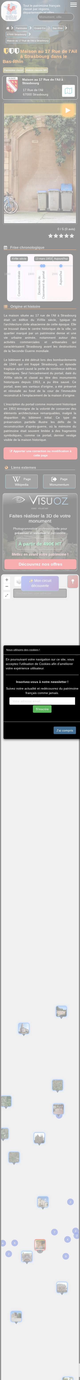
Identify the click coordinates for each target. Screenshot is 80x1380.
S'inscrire (42, 709)
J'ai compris (64, 730)
